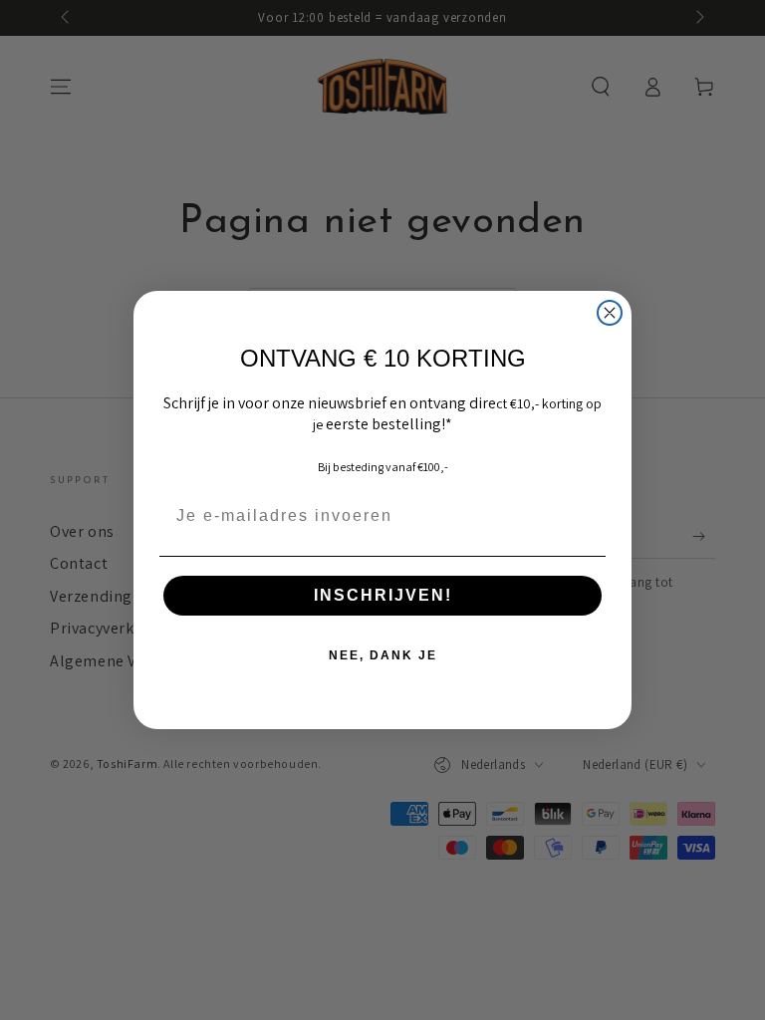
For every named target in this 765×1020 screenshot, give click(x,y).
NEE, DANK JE (383, 655)
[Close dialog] (610, 313)
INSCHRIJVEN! (383, 595)
